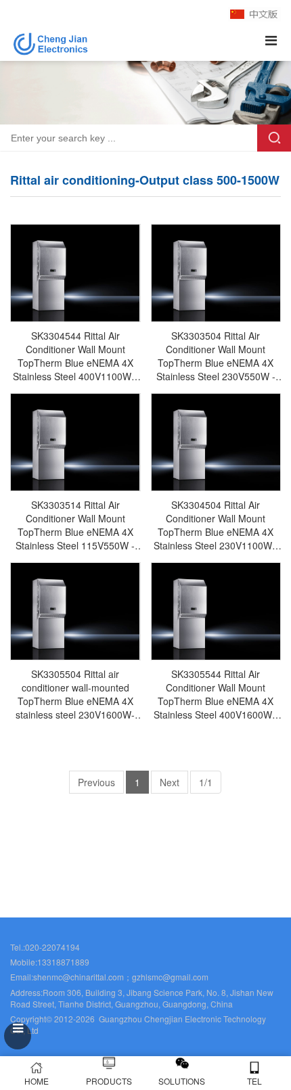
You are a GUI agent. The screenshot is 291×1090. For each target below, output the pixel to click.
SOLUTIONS (181, 1081)
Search (274, 138)
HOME (36, 1081)
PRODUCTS (109, 1081)
